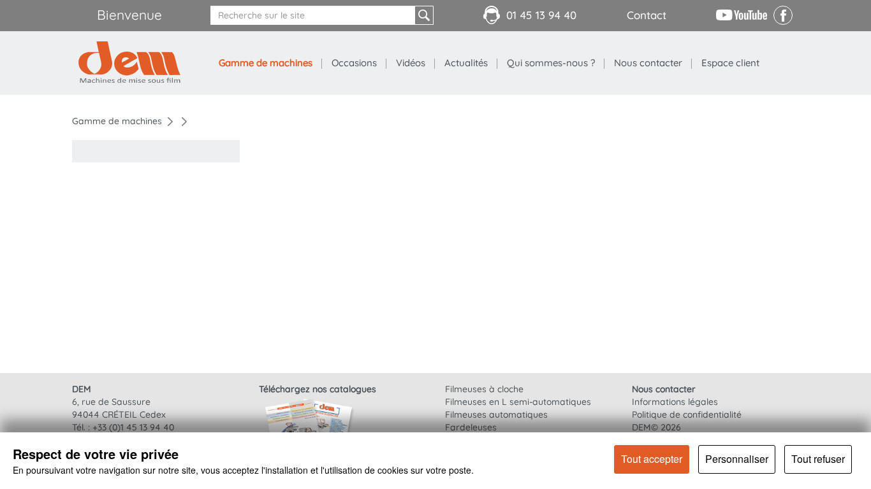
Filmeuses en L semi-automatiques (518, 402)
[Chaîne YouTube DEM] (741, 14)
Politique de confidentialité (687, 414)
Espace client (730, 63)
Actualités (466, 63)
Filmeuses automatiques (496, 414)
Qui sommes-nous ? (551, 63)
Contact (646, 15)
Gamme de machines (265, 63)
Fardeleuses (471, 427)
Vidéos (410, 63)
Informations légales (675, 402)
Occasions (354, 63)
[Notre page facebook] (783, 21)
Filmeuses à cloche (484, 389)
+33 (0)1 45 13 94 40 (133, 427)
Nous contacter (648, 63)
